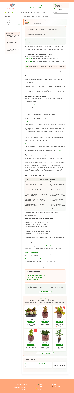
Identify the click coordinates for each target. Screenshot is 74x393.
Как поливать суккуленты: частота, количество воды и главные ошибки (13, 36)
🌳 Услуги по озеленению (18, 12)
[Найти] (67, 12)
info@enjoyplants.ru (58, 5)
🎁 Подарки (7, 27)
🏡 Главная (8, 12)
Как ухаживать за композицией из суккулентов (13, 52)
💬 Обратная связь (56, 384)
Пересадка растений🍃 (40, 380)
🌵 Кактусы (7, 22)
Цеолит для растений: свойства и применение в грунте (13, 50)
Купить (31, 321)
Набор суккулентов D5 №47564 (30, 325)
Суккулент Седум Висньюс (31, 347)
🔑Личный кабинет (21, 0)
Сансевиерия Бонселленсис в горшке (45, 348)
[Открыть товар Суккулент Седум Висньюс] (31, 335)
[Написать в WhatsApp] (56, 4)
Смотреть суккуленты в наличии (45, 353)
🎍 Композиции (8, 26)
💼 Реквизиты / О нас (56, 386)
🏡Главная (40, 384)
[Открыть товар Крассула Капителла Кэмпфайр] (59, 312)
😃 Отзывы (39, 386)
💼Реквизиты (8, 0)
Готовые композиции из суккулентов (34, 277)
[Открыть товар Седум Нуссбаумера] (45, 312)
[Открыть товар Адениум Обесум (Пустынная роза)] (59, 335)
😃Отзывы (14, 0)
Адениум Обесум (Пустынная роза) (59, 348)
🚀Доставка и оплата (41, 12)
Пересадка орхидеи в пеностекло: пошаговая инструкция (13, 45)
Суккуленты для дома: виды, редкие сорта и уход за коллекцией (12, 40)
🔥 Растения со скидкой (10, 29)
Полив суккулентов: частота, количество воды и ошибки (38, 273)
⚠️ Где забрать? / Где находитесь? (40, 389)
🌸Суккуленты (8, 24)
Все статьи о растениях (28, 369)
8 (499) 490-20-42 (20, 385)
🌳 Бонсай (7, 20)
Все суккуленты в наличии (32, 279)
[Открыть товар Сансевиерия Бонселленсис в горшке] (45, 335)
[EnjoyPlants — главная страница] (12, 6)
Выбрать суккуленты (45, 291)
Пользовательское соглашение (56, 388)
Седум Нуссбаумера (45, 324)
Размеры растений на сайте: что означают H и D (12, 43)
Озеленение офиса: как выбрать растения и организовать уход (12, 48)
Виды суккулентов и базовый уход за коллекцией (37, 275)
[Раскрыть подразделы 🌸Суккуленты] (19, 24)
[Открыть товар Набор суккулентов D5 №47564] (31, 312)
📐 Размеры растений (30, 12)
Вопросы (28, 42)
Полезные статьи (9, 33)
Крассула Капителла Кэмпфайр (59, 325)
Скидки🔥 (31, 380)
